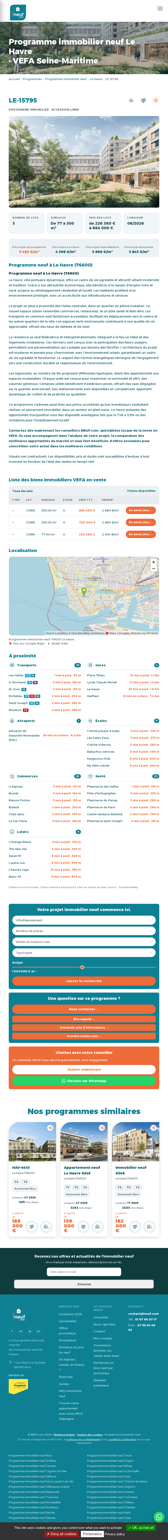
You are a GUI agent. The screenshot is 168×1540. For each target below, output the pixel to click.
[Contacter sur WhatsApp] (159, 1517)
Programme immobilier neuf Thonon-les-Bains (117, 1481)
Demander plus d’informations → (84, 1027)
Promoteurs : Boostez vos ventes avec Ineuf (106, 1350)
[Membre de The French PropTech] (29, 1386)
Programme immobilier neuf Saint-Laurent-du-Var (41, 1481)
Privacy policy (115, 1534)
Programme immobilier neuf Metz (109, 1512)
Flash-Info (66, 1377)
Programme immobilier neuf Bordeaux (33, 1507)
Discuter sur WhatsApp (86, 1081)
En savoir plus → (141, 510)
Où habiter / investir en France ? (71, 1365)
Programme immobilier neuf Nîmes (109, 1466)
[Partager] (155, 100)
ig (29, 1331)
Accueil (14, 79)
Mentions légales (64, 1434)
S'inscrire (84, 1284)
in (20, 1331)
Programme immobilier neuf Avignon (111, 1486)
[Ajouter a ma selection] (46, 1226)
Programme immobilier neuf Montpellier (35, 1502)
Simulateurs (67, 1340)
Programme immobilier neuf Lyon (108, 1476)
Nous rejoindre (104, 1324)
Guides (64, 1384)
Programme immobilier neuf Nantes (32, 1512)
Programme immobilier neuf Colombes (112, 1497)
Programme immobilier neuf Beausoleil (34, 1492)
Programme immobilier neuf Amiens (110, 1492)
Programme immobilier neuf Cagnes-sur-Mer (38, 1471)
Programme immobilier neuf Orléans (110, 1502)
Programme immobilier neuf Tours (109, 1455)
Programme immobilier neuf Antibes (32, 1460)
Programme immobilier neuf (65, 79)
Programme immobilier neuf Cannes (32, 1466)
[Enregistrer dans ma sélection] (131, 100)
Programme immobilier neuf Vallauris (32, 1476)
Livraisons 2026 (70, 1314)
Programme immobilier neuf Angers (110, 1460)
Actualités (101, 1317)
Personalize (92, 1534)
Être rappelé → (84, 1019)
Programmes (32, 79)
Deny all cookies (63, 1534)
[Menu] (160, 8)
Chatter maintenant (84, 1070)
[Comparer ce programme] (31, 1226)
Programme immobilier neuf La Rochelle (113, 1471)
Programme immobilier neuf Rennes (32, 1517)
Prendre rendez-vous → (84, 1036)
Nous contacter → (84, 1009)
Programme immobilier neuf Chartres (111, 1507)
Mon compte (103, 1338)
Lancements (67, 1321)
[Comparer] (143, 100)
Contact (99, 1331)
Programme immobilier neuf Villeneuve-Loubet (39, 1486)
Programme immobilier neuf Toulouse (33, 1497)
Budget (17, 962)
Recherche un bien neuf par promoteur (104, 1368)
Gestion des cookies (89, 1434)
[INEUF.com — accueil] (18, 12)
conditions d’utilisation (122, 1439)
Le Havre (96, 79)
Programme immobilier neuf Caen (109, 1517)
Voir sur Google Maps (29, 643)
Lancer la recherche (84, 981)
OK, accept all (142, 1528)
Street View (59, 643)
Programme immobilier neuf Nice (30, 1455)
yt (38, 1331)
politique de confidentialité (83, 1439)
